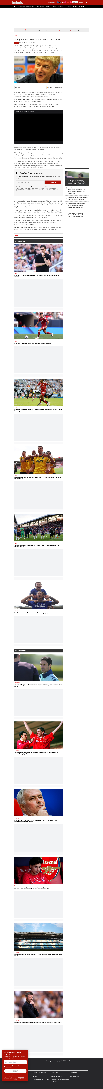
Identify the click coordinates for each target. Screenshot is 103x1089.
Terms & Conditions (14, 1078)
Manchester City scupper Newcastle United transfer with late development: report (77, 214)
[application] (38, 127)
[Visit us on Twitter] (60, 2)
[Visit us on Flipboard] (68, 2)
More (81, 6)
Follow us (51, 87)
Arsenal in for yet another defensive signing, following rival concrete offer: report (76, 182)
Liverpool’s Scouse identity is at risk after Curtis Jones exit (78, 198)
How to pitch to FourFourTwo (41, 1079)
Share (18, 87)
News (48, 6)
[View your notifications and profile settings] (86, 2)
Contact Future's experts (39, 1072)
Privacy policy (55, 1072)
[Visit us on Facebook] (58, 2)
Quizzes (68, 6)
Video (54, 6)
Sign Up (15, 1071)
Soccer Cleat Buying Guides (26, 6)
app (22, 42)
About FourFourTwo (57, 1076)
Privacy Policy (21, 1077)
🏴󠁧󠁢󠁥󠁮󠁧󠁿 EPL (71, 30)
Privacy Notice (19, 188)
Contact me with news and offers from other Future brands (15, 1066)
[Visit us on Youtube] (63, 2)
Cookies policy (73, 1072)
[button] (90, 2)
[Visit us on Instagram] (65, 2)
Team (16, 35)
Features (60, 6)
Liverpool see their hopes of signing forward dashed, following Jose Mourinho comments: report (76, 206)
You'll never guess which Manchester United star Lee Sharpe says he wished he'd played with (76, 190)
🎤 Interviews (81, 30)
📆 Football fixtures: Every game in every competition (39, 30)
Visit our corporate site (74, 1061)
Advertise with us (74, 1076)
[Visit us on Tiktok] (71, 2)
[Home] (14, 6)
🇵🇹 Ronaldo (62, 30)
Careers (35, 1076)
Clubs (75, 6)
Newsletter (40, 6)
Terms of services (35, 186)
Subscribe (75, 2)
